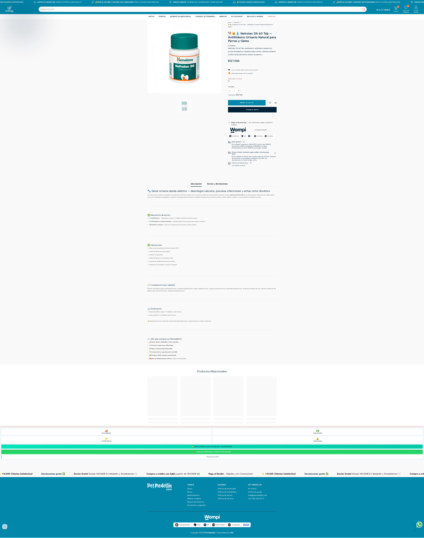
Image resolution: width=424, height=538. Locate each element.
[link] (270, 102)
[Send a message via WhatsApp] (419, 524)
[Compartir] (275, 102)
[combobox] (200, 9)
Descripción (196, 184)
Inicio (229, 22)
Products (237, 22)
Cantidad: (231, 86)
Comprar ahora (252, 110)
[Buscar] (203, 9)
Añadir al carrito (247, 103)
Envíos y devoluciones (217, 184)
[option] (184, 56)
